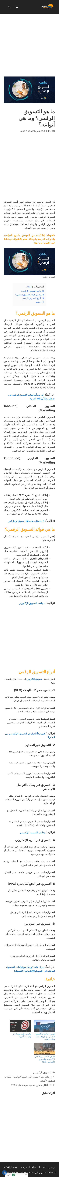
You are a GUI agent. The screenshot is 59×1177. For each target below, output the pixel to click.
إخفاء (29, 287)
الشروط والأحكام (11, 1167)
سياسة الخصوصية (28, 1167)
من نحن (52, 1167)
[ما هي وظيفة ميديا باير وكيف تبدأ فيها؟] (20, 1026)
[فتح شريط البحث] (9, 7)
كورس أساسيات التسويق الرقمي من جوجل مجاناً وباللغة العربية (45, 1036)
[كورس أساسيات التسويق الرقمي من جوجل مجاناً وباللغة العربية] (44, 1026)
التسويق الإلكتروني (42, 1072)
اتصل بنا (42, 1167)
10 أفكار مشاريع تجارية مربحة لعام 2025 (31, 1085)
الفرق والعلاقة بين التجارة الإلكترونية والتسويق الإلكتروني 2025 (44, 1059)
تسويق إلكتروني (34, 679)
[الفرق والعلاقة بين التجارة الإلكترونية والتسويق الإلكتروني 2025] (44, 1049)
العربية (8, 1174)
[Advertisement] (29, 45)
